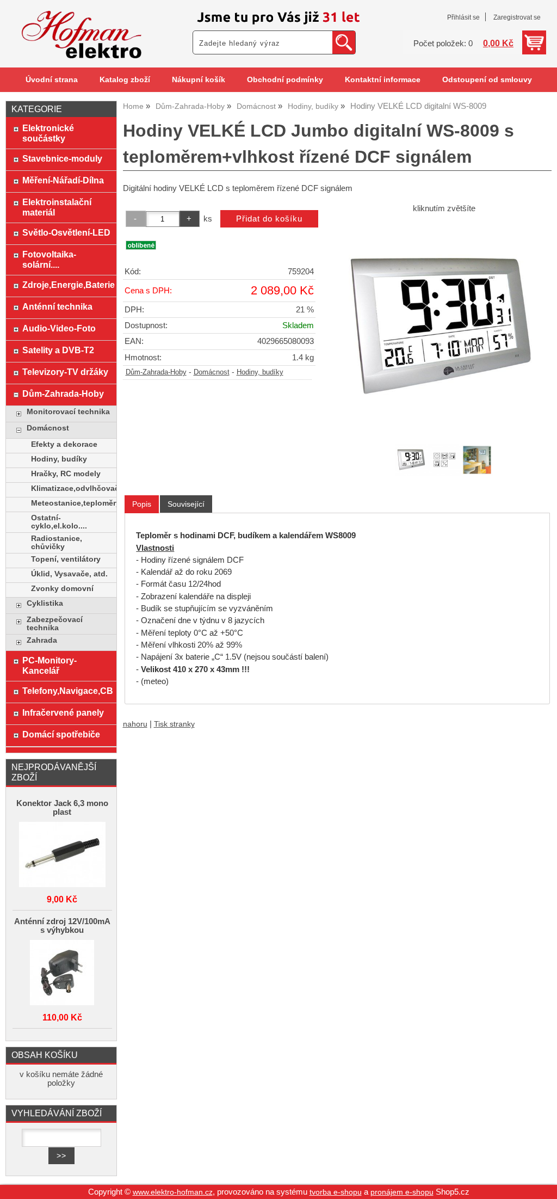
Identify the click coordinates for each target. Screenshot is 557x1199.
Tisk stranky (174, 724)
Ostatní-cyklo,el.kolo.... (59, 522)
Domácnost (212, 372)
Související (186, 504)
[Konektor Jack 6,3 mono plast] (62, 855)
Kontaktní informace (382, 80)
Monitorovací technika (68, 412)
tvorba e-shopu (336, 1192)
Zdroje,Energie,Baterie (66, 285)
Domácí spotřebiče (61, 734)
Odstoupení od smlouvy (487, 80)
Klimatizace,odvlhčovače (71, 488)
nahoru (135, 724)
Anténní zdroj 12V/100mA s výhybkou (62, 925)
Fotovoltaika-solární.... (49, 259)
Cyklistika (45, 603)
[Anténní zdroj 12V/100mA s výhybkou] (62, 973)
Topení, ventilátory (66, 559)
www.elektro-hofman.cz (173, 1192)
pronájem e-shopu (402, 1192)
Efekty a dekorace (64, 444)
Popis (141, 504)
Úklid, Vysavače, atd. (69, 574)
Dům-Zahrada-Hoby (156, 372)
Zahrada (42, 640)
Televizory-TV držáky (65, 372)
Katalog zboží (125, 80)
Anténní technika (57, 306)
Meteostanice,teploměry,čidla (71, 503)
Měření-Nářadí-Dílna (63, 180)
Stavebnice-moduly (62, 158)
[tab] (142, 504)
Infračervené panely (63, 712)
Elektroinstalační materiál (56, 207)
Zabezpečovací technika (55, 624)
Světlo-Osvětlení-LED (66, 232)
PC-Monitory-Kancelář (49, 665)
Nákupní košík (198, 80)
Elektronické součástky (48, 133)
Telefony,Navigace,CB (66, 691)
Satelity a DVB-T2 (58, 350)
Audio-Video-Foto (59, 328)
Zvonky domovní (62, 589)
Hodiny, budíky (260, 372)
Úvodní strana (52, 80)
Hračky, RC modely (66, 474)
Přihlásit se (463, 17)
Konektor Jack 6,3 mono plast (62, 807)
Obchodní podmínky (285, 80)
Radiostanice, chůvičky (56, 542)
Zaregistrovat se (517, 17)
